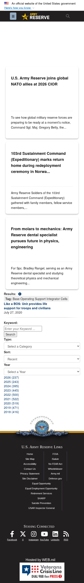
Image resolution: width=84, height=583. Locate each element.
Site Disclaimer (30, 478)
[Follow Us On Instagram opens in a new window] (33, 535)
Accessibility (29, 464)
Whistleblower (55, 469)
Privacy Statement (29, 473)
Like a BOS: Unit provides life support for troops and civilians (27, 306)
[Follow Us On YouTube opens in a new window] (44, 535)
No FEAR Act (55, 464)
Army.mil (55, 473)
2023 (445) (11, 390)
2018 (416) (11, 412)
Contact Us (30, 469)
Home (30, 454)
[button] (19, 8)
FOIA (55, 454)
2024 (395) (11, 386)
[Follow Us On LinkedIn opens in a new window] (55, 535)
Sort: (7, 352)
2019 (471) (11, 407)
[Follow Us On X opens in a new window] (22, 535)
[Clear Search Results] (42, 293)
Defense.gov (55, 478)
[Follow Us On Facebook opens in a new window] (12, 535)
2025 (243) (11, 381)
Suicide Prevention (41, 503)
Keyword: (11, 322)
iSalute (55, 459)
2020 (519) (11, 403)
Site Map (29, 459)
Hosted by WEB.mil (40, 560)
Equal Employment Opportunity (41, 488)
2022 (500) (11, 394)
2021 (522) (11, 399)
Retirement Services (41, 493)
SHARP (41, 498)
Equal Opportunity (41, 483)
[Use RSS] (66, 535)
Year (7, 364)
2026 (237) (11, 377)
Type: (8, 339)
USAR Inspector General (41, 508)
